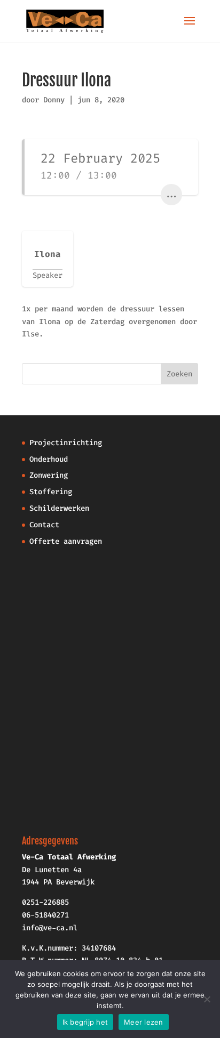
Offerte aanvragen (65, 541)
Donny (54, 100)
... (171, 194)
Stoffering (50, 492)
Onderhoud (48, 459)
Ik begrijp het (85, 1022)
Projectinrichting (65, 443)
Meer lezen (143, 1022)
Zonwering (48, 475)
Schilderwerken (59, 508)
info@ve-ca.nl (49, 928)
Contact (44, 525)
